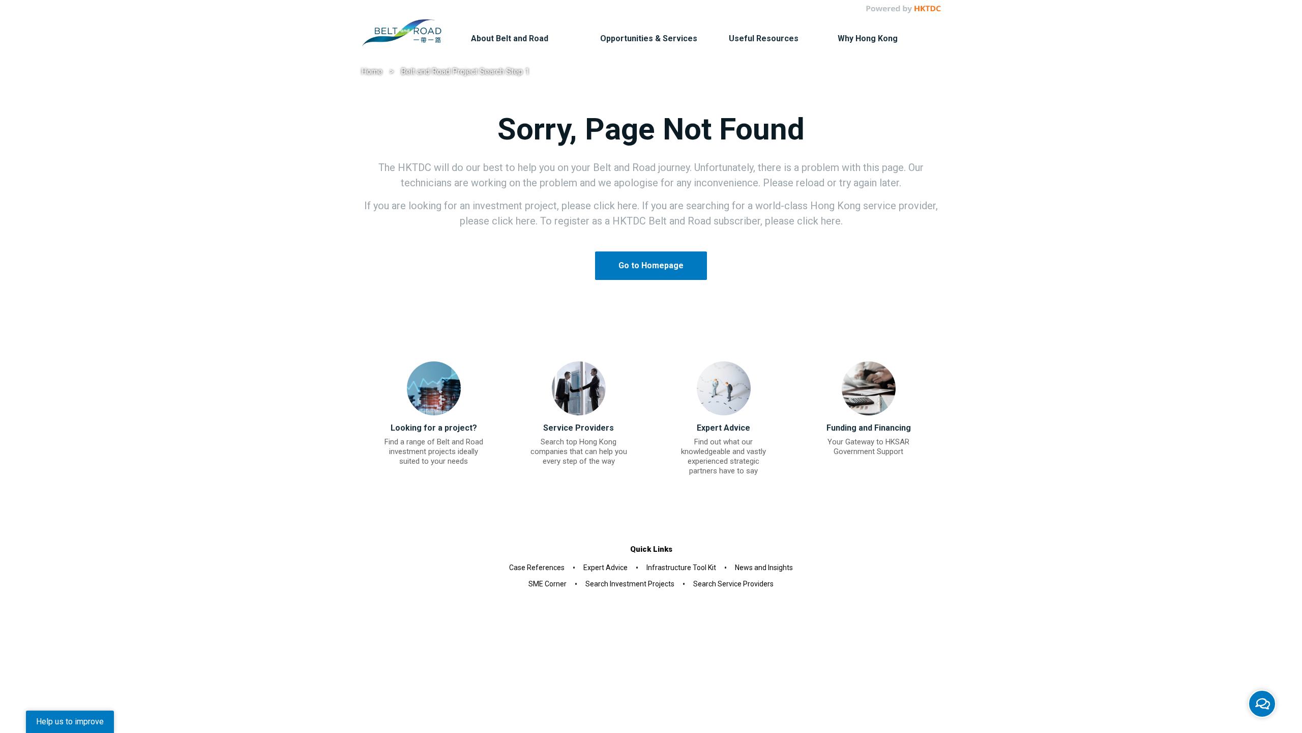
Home (371, 71)
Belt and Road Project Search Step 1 (465, 71)
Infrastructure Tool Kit (681, 567)
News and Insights (764, 567)
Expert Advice (605, 567)
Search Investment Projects (629, 584)
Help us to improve (70, 721)
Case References (537, 567)
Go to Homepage (651, 265)
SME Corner (547, 584)
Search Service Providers (733, 584)
